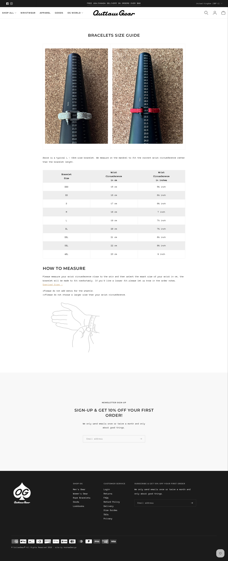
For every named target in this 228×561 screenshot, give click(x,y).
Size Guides (110, 510)
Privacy (108, 518)
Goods (59, 13)
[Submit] (141, 439)
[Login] (214, 13)
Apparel (45, 13)
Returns (108, 493)
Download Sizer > (53, 284)
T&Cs (106, 514)
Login (107, 489)
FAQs (106, 498)
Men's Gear (79, 489)
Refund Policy (112, 502)
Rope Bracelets (81, 498)
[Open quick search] (206, 13)
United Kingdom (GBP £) (208, 3)
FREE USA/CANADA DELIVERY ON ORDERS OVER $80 (114, 3)
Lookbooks (78, 506)
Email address (93, 435)
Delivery (109, 506)
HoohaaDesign (70, 547)
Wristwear (27, 13)
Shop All (8, 13)
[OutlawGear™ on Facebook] (7, 3)
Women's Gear (80, 493)
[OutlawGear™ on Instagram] (11, 3)
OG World (74, 13)
